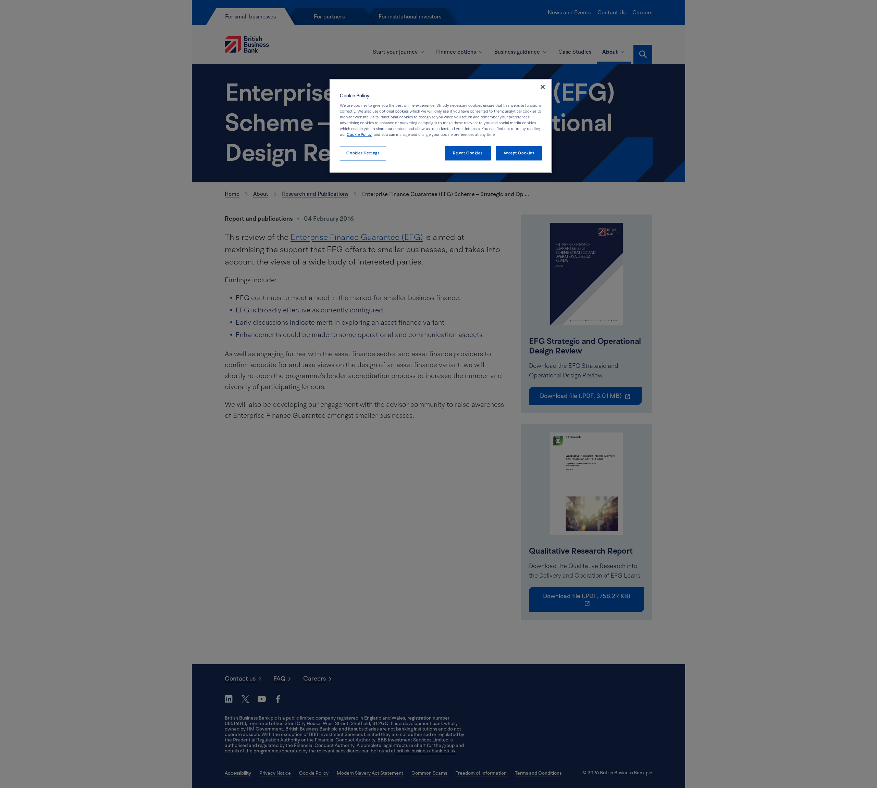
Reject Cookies (467, 153)
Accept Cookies (519, 153)
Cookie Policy (359, 134)
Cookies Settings (362, 153)
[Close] (542, 86)
